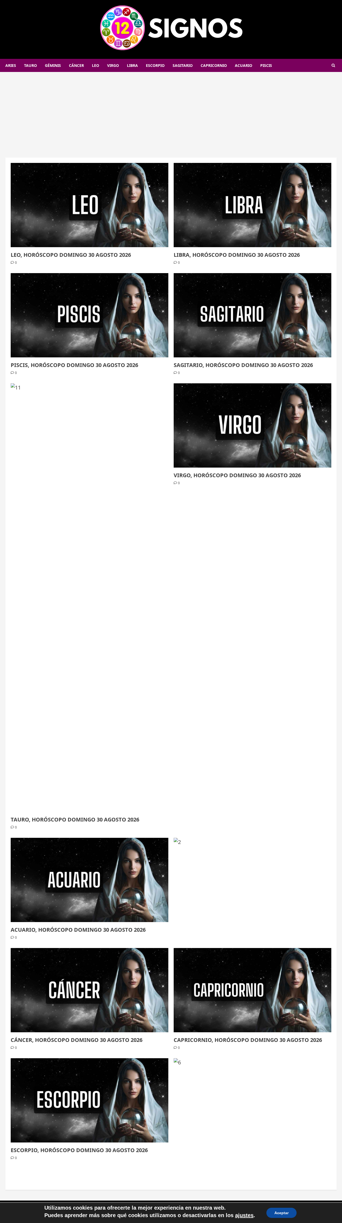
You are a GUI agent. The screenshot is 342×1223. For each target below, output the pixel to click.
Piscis (266, 65)
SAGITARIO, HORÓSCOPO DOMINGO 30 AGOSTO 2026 (243, 365)
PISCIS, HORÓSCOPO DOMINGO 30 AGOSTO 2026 (74, 365)
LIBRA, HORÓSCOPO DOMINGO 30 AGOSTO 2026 (237, 254)
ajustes (244, 1215)
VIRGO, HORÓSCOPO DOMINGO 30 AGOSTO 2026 (237, 475)
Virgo (113, 65)
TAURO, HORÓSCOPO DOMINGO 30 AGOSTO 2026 (75, 819)
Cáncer (76, 65)
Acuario (243, 65)
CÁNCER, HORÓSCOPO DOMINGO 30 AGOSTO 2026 (76, 1040)
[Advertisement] (171, 112)
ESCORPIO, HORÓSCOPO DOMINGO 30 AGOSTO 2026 (79, 1150)
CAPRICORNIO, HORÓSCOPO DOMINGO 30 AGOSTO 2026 (248, 1040)
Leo (95, 65)
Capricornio (214, 65)
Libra (132, 65)
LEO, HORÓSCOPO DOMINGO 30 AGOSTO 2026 (71, 254)
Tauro (30, 65)
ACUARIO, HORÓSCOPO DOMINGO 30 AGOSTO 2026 (78, 929)
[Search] (333, 65)
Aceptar (281, 1213)
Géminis (53, 65)
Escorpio (155, 65)
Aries (10, 65)
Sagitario (183, 65)
